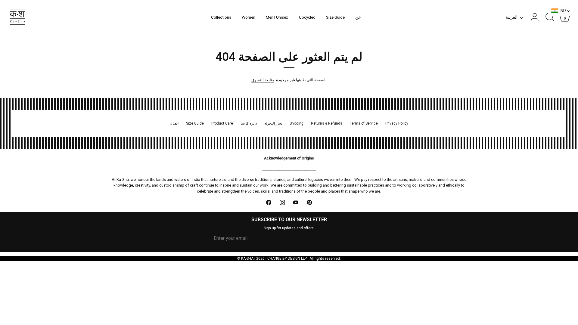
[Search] (549, 17)
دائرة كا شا (249, 123)
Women (248, 17)
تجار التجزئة (273, 123)
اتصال (174, 123)
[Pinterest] (309, 202)
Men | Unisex (277, 17)
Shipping (296, 123)
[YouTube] (296, 202)
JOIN (360, 238)
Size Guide (335, 17)
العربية (511, 17)
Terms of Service (364, 123)
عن (358, 17)
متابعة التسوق (262, 80)
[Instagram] (282, 202)
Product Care (222, 123)
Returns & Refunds (326, 123)
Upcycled (307, 17)
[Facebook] (268, 202)
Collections (221, 17)
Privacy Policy (396, 123)
